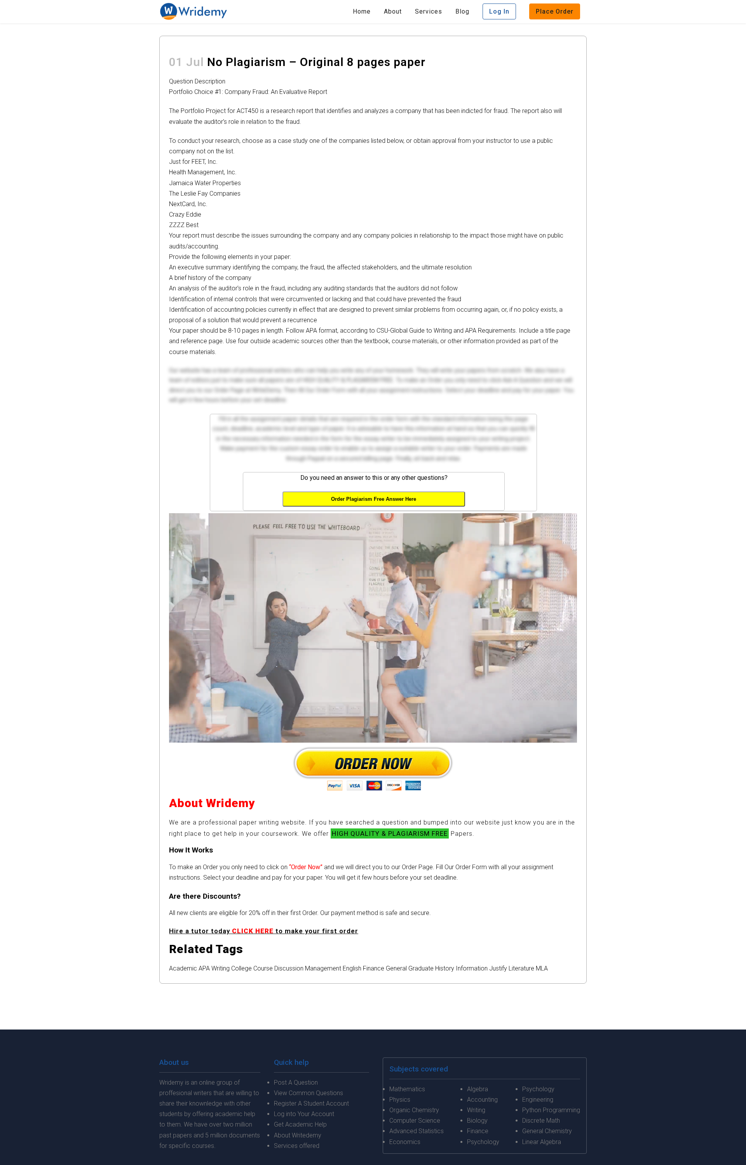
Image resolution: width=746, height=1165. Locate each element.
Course (263, 968)
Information (472, 968)
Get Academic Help (300, 1124)
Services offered (296, 1145)
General (396, 968)
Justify (498, 968)
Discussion (288, 968)
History (444, 968)
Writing (220, 968)
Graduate (421, 968)
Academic (183, 968)
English (352, 968)
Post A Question (296, 1082)
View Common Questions (308, 1093)
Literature (521, 968)
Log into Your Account (304, 1114)
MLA (542, 968)
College (241, 968)
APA (204, 968)
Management (323, 968)
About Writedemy (297, 1135)
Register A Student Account (311, 1103)
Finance (373, 968)
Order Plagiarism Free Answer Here (373, 499)
